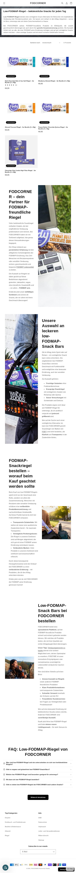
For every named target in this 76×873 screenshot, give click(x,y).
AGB (39, 817)
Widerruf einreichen (38, 797)
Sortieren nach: (35, 42)
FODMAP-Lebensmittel (25, 267)
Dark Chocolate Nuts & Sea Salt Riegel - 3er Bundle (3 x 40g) (19, 81)
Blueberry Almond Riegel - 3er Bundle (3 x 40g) (54, 81)
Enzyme (7, 817)
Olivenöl (7, 831)
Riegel (7, 835)
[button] (4, 3)
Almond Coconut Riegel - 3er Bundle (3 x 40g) (20, 127)
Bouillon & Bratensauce (13, 826)
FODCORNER (34, 868)
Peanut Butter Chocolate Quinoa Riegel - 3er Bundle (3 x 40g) (53, 128)
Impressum (42, 826)
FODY (44, 432)
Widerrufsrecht (43, 835)
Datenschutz (42, 822)
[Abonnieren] (53, 851)
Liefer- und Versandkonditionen (49, 831)
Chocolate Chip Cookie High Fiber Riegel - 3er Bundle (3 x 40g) (20, 171)
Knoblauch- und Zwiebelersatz (15, 822)
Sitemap (41, 840)
